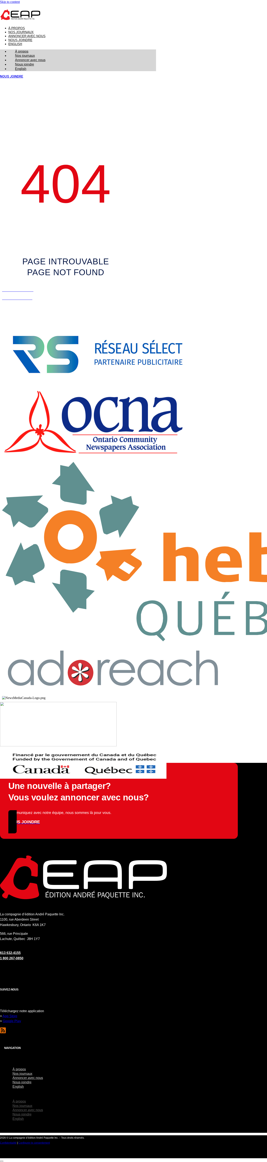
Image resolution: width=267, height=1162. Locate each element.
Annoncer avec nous (26, 36)
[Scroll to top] (1, 1161)
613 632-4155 (10, 953)
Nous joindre (20, 40)
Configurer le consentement (34, 1142)
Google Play (12, 1021)
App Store (10, 1016)
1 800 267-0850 (11, 958)
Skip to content (10, 2)
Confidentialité (8, 1142)
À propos (16, 28)
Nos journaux (21, 32)
